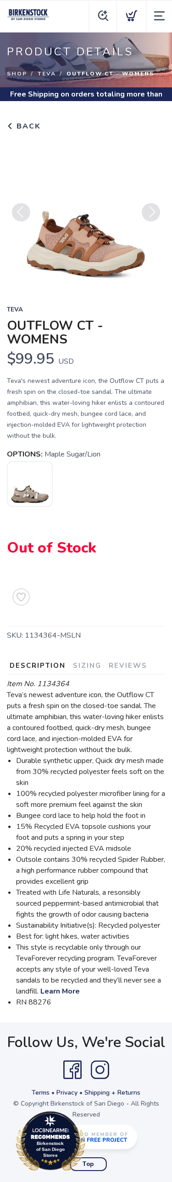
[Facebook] (72, 1070)
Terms (41, 1092)
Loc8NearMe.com (90, 1143)
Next (151, 212)
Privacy (67, 1092)
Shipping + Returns (112, 1092)
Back (27, 126)
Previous (21, 212)
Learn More (60, 991)
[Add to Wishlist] (21, 597)
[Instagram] (100, 1070)
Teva (47, 73)
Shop (17, 73)
